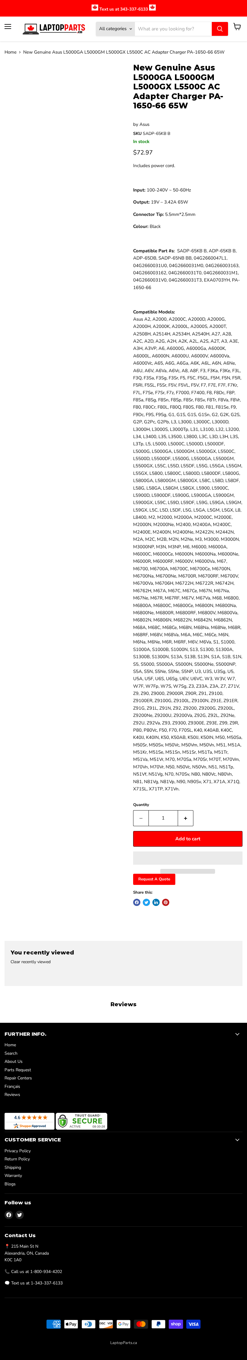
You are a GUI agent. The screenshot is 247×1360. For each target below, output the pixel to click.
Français (12, 1086)
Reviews (12, 1094)
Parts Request (18, 1070)
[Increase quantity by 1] (185, 818)
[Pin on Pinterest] (165, 902)
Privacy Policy (18, 1151)
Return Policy (17, 1159)
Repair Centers (18, 1078)
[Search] (220, 29)
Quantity (141, 805)
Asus (144, 124)
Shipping (13, 1167)
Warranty (13, 1175)
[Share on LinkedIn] (156, 902)
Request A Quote (154, 879)
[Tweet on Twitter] (146, 902)
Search (11, 1053)
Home (11, 52)
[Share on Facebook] (136, 902)
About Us (14, 1061)
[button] (187, 858)
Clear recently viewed (31, 962)
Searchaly (136, 1349)
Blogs (10, 1184)
